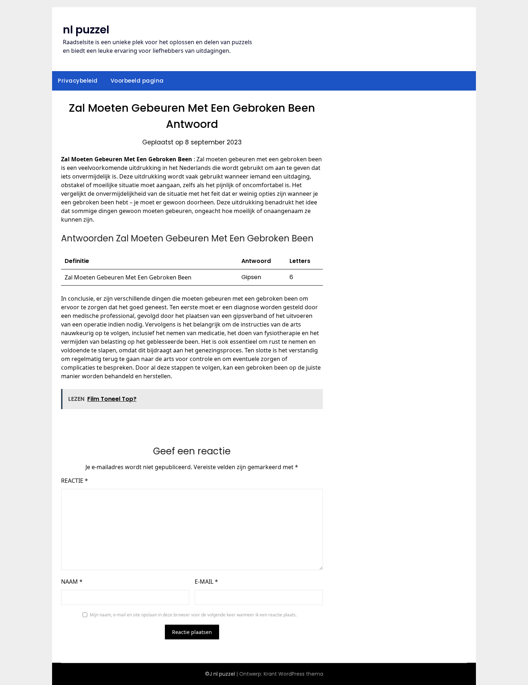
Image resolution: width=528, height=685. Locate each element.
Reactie (74, 481)
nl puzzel (86, 29)
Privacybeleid (78, 80)
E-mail (206, 582)
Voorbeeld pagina (137, 80)
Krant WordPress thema (293, 673)
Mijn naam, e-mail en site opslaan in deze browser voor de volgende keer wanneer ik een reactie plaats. (193, 615)
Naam (72, 582)
